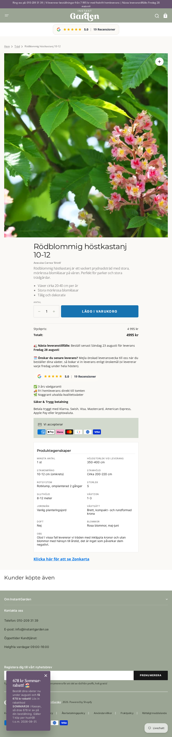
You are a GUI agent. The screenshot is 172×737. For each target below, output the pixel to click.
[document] (86, 145)
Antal (37, 302)
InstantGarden (52, 702)
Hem (7, 46)
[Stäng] (45, 675)
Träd (17, 46)
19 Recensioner (104, 29)
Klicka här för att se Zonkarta (61, 558)
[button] (6, 15)
